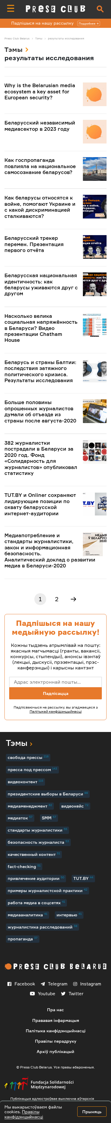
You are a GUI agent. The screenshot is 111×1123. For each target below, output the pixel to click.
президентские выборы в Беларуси (48, 793)
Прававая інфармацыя (55, 1020)
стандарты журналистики (37, 829)
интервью (69, 914)
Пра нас (55, 1009)
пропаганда (23, 938)
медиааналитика (27, 914)
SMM (49, 817)
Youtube (46, 993)
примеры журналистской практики (47, 890)
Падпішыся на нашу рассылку (53, 22)
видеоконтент (25, 781)
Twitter (76, 993)
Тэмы (13, 49)
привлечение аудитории (36, 878)
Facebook (25, 984)
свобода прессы (28, 757)
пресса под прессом (32, 769)
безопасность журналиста (38, 842)
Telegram (57, 984)
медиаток (20, 817)
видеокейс (75, 805)
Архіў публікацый (55, 1051)
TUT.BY (83, 878)
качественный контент (34, 854)
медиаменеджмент (30, 805)
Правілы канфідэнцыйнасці (23, 1114)
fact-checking (24, 866)
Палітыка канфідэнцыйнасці (56, 1030)
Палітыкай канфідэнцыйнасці (56, 711)
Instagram (90, 984)
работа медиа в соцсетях (36, 902)
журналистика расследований (42, 926)
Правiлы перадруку (55, 1041)
